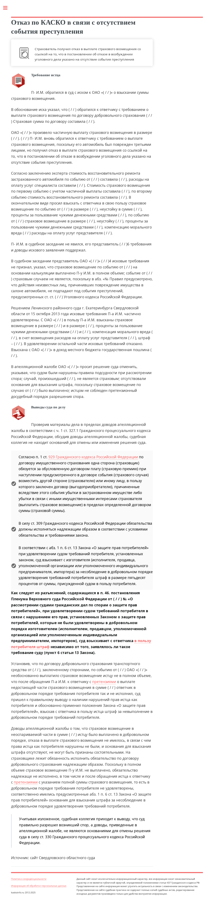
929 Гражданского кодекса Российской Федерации (93, 456)
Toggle (7, 8)
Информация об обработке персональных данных (38, 885)
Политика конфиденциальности (28, 878)
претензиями (104, 681)
